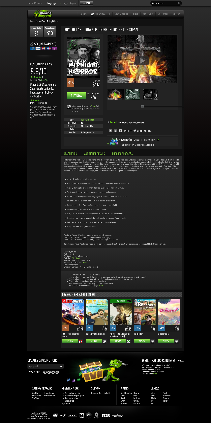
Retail (123, 398)
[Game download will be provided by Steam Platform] (69, 107)
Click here (75, 258)
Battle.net (136, 398)
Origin (135, 395)
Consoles (136, 401)
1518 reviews (39, 79)
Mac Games (136, 403)
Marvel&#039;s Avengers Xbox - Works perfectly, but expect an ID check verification (43, 90)
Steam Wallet (102, 14)
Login (65, 3)
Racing (153, 395)
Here (85, 263)
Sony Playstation (126, 393)
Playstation (121, 14)
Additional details (94, 154)
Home (30, 3)
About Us (35, 393)
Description (70, 154)
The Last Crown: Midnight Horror (47, 21)
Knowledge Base (96, 393)
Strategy (166, 398)
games (83, 14)
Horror (92, 119)
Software (163, 14)
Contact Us (107, 393)
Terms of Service (49, 393)
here (155, 374)
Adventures (85, 119)
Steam (93, 106)
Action (153, 393)
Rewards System (49, 395)
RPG (152, 401)
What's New (35, 398)
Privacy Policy (36, 395)
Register (73, 3)
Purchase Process (122, 154)
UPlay (123, 401)
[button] (40, 3)
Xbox (135, 14)
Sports (165, 393)
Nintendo (148, 14)
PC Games (124, 403)
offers (176, 14)
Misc (152, 403)
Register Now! (66, 403)
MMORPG (153, 398)
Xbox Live (136, 393)
